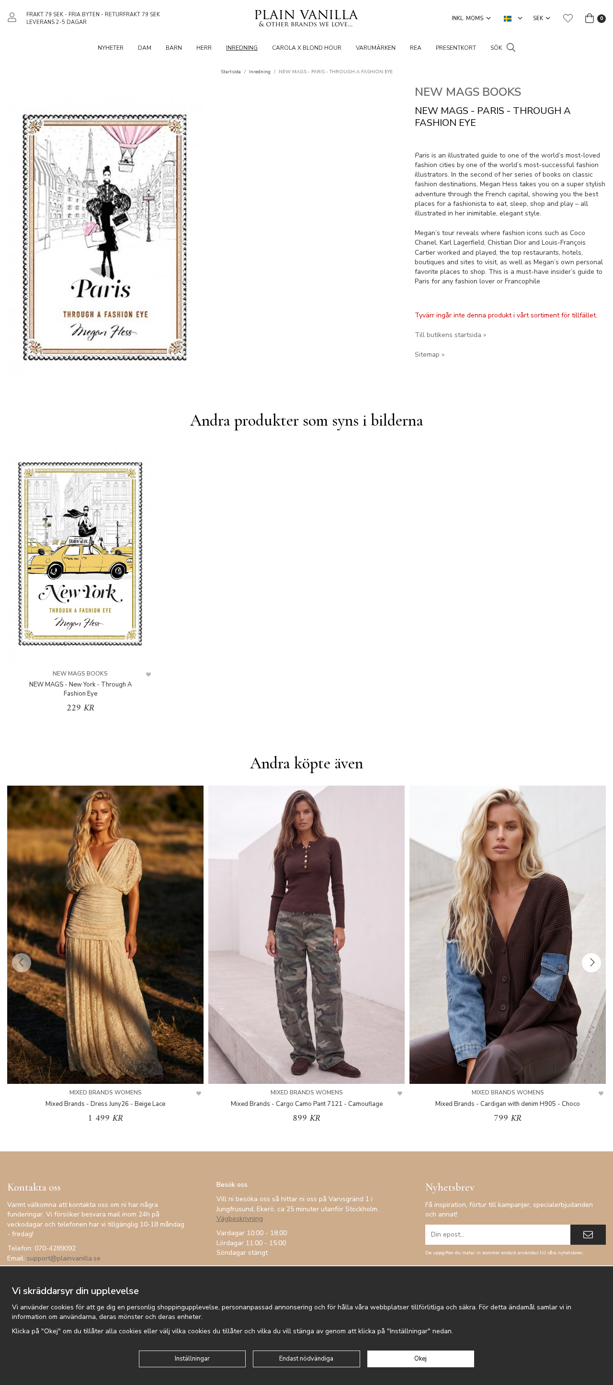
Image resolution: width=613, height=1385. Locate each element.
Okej (420, 1358)
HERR (204, 48)
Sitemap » (429, 354)
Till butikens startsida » (450, 334)
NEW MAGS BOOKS (468, 92)
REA (415, 48)
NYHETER (111, 48)
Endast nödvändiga (306, 1358)
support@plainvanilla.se (64, 1258)
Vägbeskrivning (239, 1218)
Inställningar (192, 1358)
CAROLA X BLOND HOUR (306, 48)
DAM (144, 48)
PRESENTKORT (456, 48)
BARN (174, 48)
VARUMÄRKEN (376, 48)
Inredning (242, 48)
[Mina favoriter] (568, 18)
